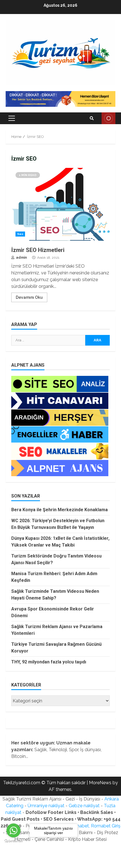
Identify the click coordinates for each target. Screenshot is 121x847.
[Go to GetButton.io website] (14, 841)
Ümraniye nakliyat (46, 805)
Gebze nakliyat (84, 805)
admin (21, 258)
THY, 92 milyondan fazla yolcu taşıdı (48, 662)
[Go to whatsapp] (13, 830)
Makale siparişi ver (108, 118)
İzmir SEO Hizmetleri (60, 204)
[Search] (92, 118)
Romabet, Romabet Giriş (94, 826)
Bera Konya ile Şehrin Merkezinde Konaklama (59, 509)
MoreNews (100, 782)
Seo (20, 233)
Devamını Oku (29, 297)
